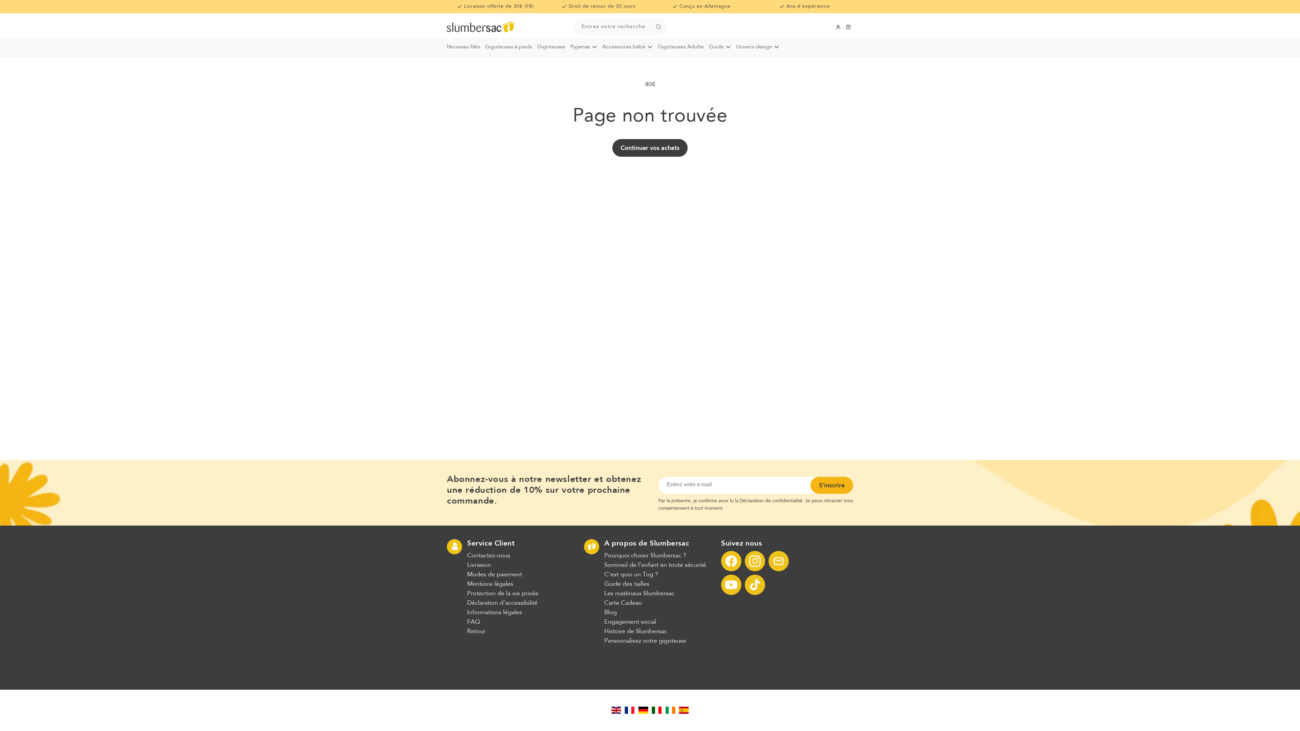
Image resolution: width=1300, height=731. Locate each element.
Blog (610, 613)
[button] (848, 27)
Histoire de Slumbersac (635, 631)
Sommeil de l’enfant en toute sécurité (655, 565)
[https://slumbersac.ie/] (670, 710)
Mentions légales (490, 584)
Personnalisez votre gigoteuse (645, 641)
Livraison (479, 565)
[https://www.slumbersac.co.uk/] (616, 710)
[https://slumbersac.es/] (684, 710)
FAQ (473, 622)
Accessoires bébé (624, 47)
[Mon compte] (838, 27)
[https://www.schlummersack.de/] (643, 710)
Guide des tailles (626, 584)
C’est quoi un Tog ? (631, 575)
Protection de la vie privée (503, 594)
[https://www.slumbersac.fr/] (630, 710)
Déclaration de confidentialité (771, 501)
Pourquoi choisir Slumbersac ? (645, 556)
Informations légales (494, 613)
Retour (476, 631)
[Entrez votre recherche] (658, 26)
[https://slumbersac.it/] (657, 710)
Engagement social (630, 622)
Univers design (754, 47)
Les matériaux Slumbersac (639, 594)
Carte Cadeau (623, 603)
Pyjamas (580, 47)
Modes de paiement (494, 575)
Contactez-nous (488, 556)
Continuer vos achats (650, 148)
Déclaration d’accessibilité (502, 603)
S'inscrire (832, 485)
